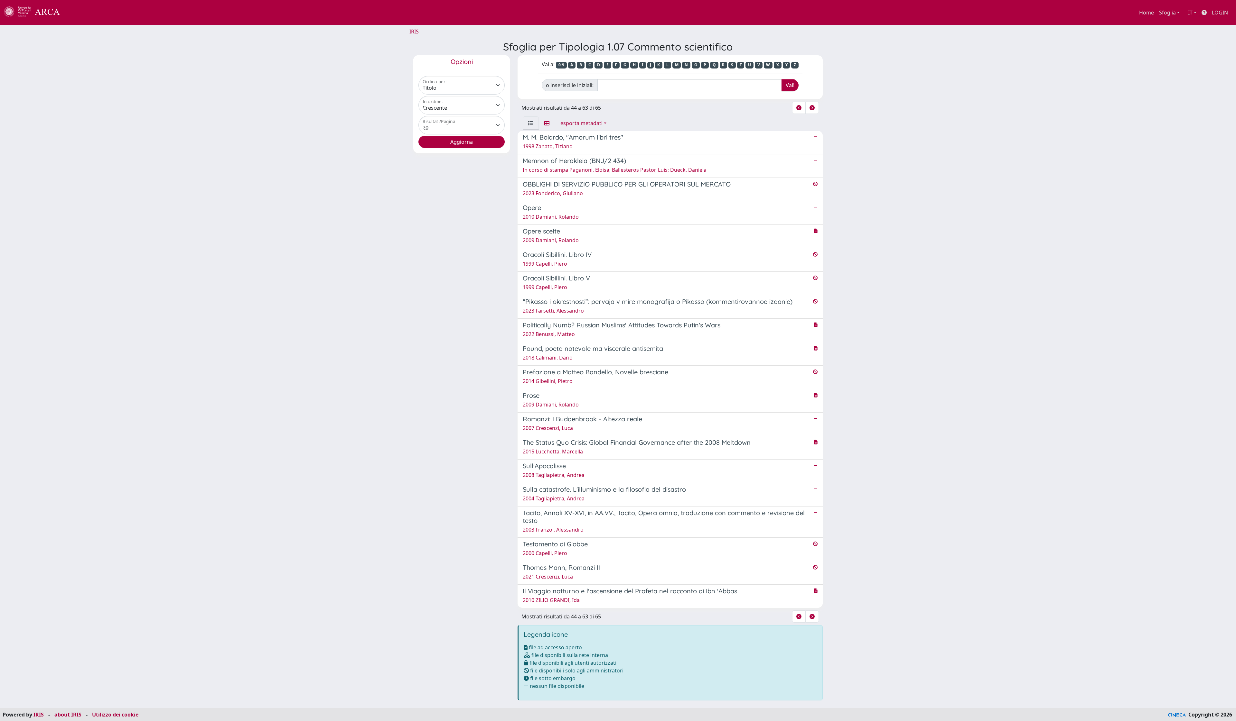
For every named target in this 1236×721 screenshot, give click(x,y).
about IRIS (67, 714)
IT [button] (1190, 12)
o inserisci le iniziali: (570, 85)
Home (1146, 12)
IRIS (414, 31)
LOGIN (1220, 12)
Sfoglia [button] (1167, 12)
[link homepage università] (77, 12)
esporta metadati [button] (581, 123)
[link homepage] (35, 12)
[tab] (531, 123)
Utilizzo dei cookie (115, 714)
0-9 (561, 65)
